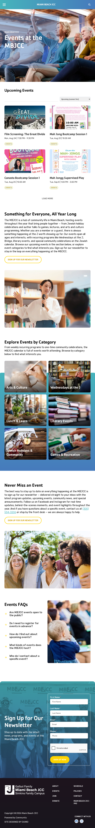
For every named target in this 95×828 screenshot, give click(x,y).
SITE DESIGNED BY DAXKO (16, 822)
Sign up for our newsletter (23, 259)
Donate (55, 801)
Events (55, 791)
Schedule (78, 786)
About (55, 786)
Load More (47, 198)
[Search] (89, 4)
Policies (78, 791)
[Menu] (4, 4)
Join (54, 796)
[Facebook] (76, 821)
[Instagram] (81, 821)
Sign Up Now (59, 759)
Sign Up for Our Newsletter (23, 520)
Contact (78, 796)
